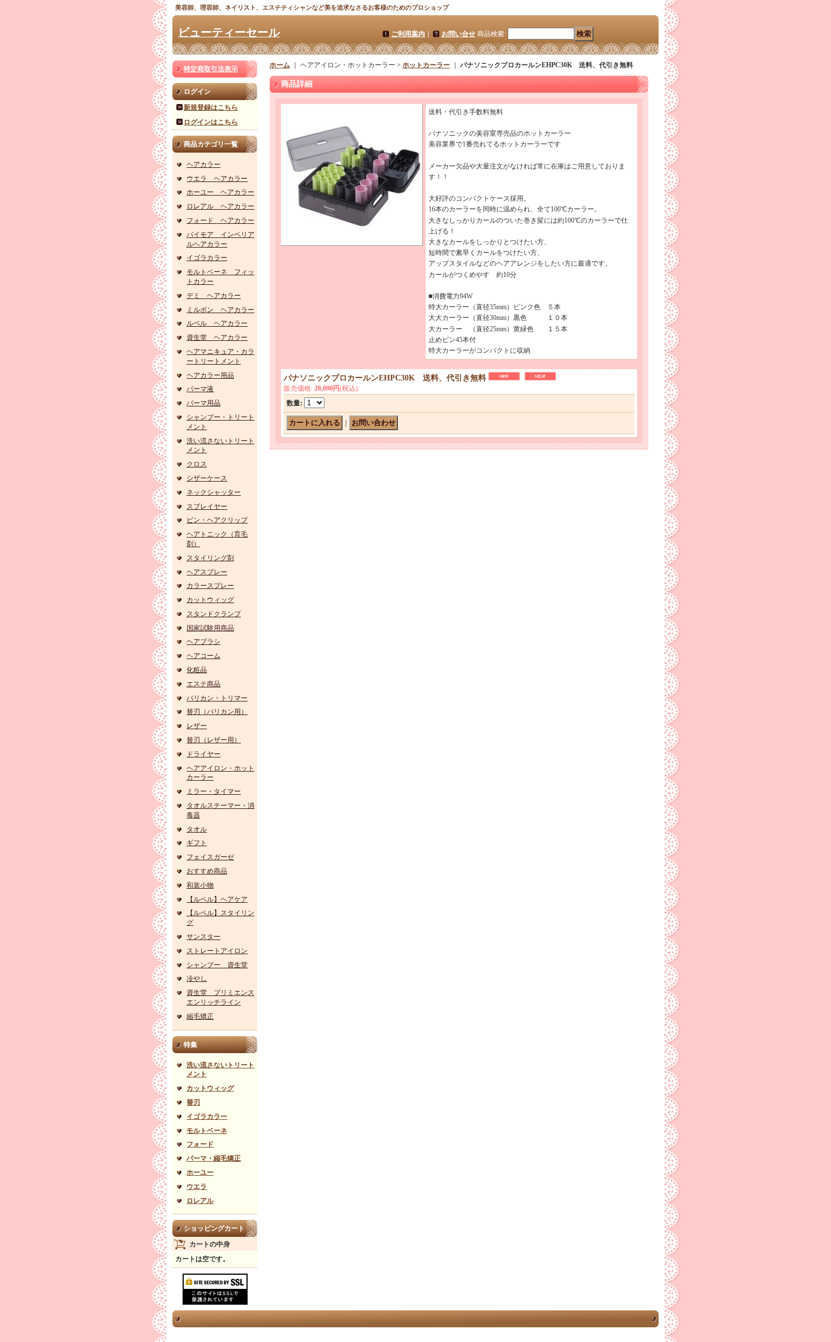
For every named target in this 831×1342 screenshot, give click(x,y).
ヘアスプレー (207, 572)
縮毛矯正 (200, 1016)
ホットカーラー (426, 65)
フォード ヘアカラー (220, 220)
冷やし (197, 978)
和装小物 (200, 885)
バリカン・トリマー (217, 698)
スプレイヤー (207, 506)
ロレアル (200, 1201)
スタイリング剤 (210, 558)
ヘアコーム (203, 656)
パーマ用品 (203, 403)
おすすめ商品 (207, 871)
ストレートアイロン (217, 951)
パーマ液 (200, 389)
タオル (197, 829)
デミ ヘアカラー (214, 296)
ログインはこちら (211, 122)
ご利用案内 (408, 34)
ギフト (197, 843)
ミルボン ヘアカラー (220, 310)
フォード (200, 1144)
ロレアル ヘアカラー (220, 206)
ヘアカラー (203, 164)
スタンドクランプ (214, 614)
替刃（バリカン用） (217, 712)
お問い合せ (458, 34)
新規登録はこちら (211, 107)
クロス (197, 464)
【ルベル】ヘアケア (217, 899)
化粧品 (197, 670)
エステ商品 (203, 684)
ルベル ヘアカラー (217, 323)
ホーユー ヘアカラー (220, 192)
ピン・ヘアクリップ (217, 520)
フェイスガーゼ (210, 857)
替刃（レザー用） (214, 740)
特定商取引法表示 (211, 69)
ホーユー (200, 1172)
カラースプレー (210, 586)
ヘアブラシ (203, 642)
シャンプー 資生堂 (217, 965)
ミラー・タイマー (214, 791)
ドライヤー (203, 754)
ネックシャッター (214, 492)
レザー (197, 726)
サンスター (203, 937)
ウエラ (197, 1187)
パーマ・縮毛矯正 (214, 1158)
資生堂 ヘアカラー (217, 337)
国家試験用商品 (210, 628)
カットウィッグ (210, 600)
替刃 (193, 1102)
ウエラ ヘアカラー (217, 179)
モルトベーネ (207, 1131)
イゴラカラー (207, 258)
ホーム (280, 65)
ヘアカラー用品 (210, 375)
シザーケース (207, 478)
